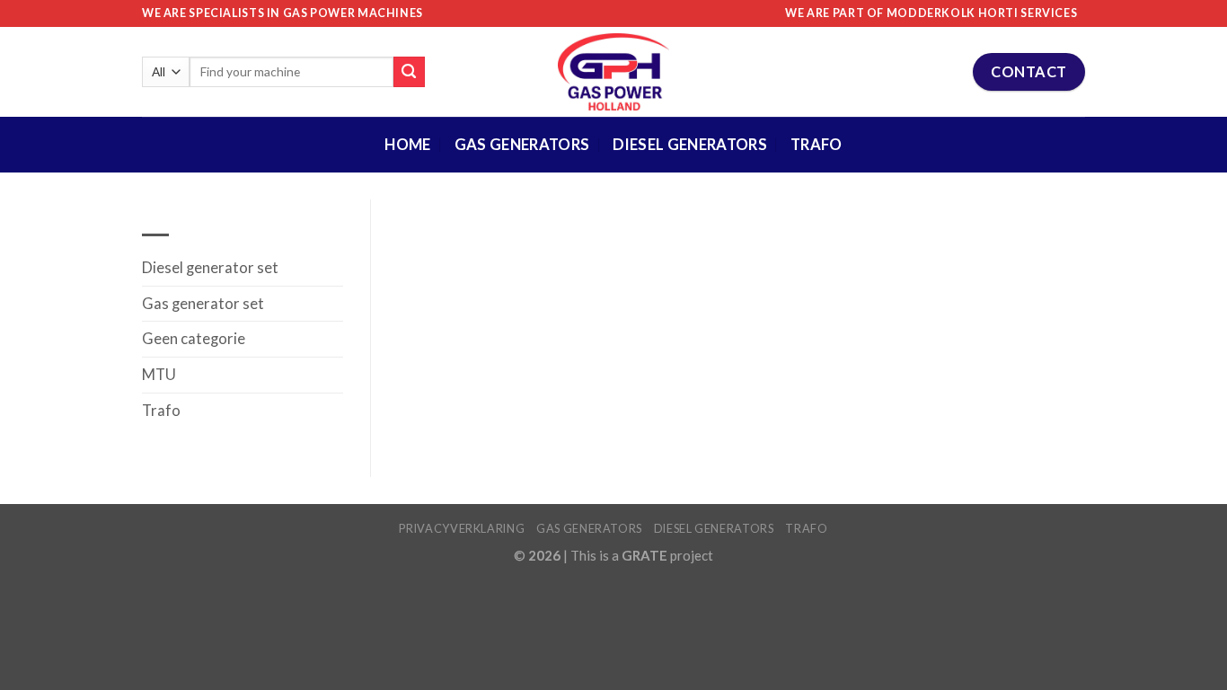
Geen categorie (193, 339)
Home (407, 145)
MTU (159, 375)
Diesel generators (714, 528)
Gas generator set (203, 304)
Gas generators (589, 528)
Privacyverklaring (462, 528)
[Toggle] (336, 304)
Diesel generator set (210, 268)
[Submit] (409, 72)
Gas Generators (522, 145)
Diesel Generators (690, 145)
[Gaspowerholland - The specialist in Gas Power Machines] (614, 72)
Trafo (816, 145)
